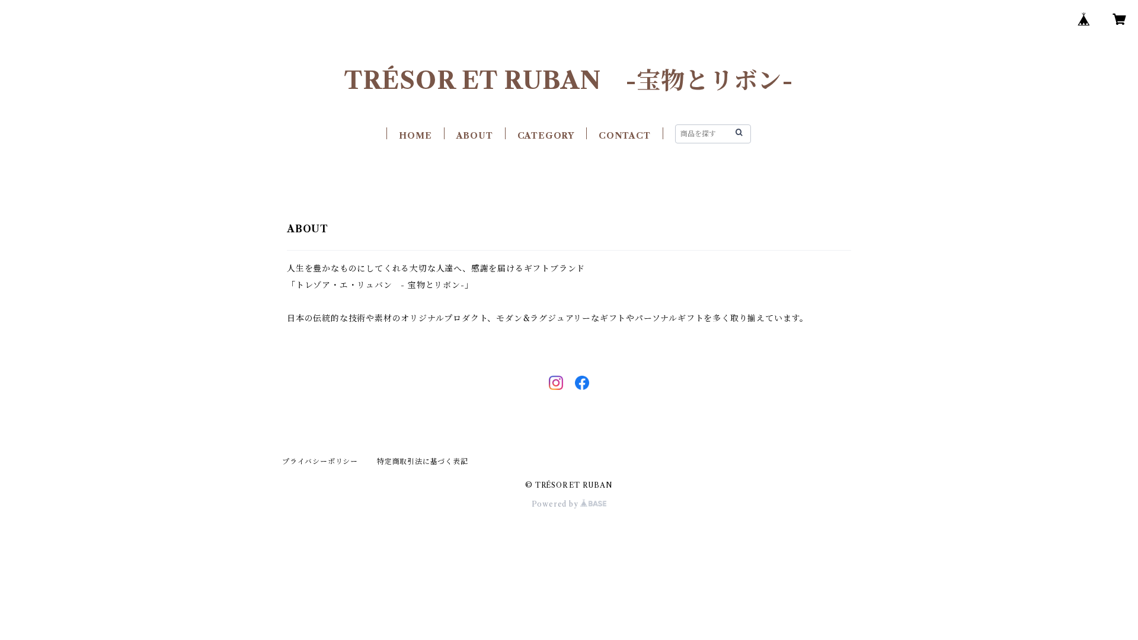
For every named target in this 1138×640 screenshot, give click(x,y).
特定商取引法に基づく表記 (422, 461)
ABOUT (474, 135)
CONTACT (625, 135)
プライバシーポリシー (320, 461)
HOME (415, 135)
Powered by (556, 504)
